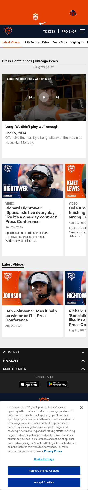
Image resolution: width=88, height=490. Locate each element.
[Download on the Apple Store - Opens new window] (29, 384)
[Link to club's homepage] (8, 29)
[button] (31, 97)
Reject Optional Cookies (44, 470)
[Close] (81, 407)
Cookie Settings (44, 459)
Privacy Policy (53, 451)
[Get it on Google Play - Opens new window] (57, 386)
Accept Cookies (44, 482)
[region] (44, 445)
